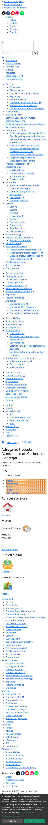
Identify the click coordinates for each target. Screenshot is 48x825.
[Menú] (3, 57)
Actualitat (12, 442)
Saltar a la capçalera (13, 1)
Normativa (11, 632)
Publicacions (12, 492)
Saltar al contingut (13, 4)
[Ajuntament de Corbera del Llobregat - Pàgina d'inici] (18, 45)
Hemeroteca (12, 746)
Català (13, 20)
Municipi (6, 691)
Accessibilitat (12, 786)
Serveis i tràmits (9, 660)
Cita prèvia (11, 687)
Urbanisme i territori (16, 623)
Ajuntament (7, 599)
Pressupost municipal (16, 648)
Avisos (9, 486)
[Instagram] (17, 13)
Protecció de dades (15, 779)
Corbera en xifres (14, 715)
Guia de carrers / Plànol (17, 712)
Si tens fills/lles (13, 752)
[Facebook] (8, 13)
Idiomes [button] (9, 16)
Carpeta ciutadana (14, 672)
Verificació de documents (18, 678)
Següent (14, 549)
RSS (7, 743)
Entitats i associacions (16, 706)
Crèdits (9, 776)
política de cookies (26, 812)
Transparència (12, 657)
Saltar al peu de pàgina (15, 7)
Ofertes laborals (13, 629)
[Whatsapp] (22, 13)
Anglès (13, 26)
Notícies (9, 489)
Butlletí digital (12, 737)
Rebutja (12, 821)
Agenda (27, 441)
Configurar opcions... (11, 816)
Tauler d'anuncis (13, 645)
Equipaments (12, 703)
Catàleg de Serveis (14, 666)
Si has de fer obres (15, 755)
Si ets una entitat (14, 758)
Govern (9, 602)
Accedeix (6, 515)
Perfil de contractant (16, 651)
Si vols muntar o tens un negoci (21, 767)
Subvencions (12, 638)
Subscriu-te (7, 571)
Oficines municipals (15, 663)
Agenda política (13, 483)
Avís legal (10, 783)
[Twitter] (4, 13)
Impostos (10, 681)
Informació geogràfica (16, 718)
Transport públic (14, 697)
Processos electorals (16, 626)
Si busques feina (14, 761)
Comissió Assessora (15, 614)
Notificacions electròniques (19, 675)
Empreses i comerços (16, 709)
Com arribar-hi (13, 694)
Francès (13, 32)
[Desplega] (19, 442)
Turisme (9, 721)
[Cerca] (35, 53)
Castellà (13, 23)
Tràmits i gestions (14, 669)
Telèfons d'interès (14, 700)
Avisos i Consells (13, 733)
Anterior (6, 549)
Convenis (10, 635)
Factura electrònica (15, 684)
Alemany (14, 29)
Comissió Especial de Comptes (20, 611)
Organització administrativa (19, 641)
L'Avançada (11, 740)
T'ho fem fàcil (8, 749)
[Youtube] (13, 13)
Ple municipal (12, 605)
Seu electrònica (13, 654)
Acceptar (34, 821)
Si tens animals (13, 764)
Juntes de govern (14, 608)
